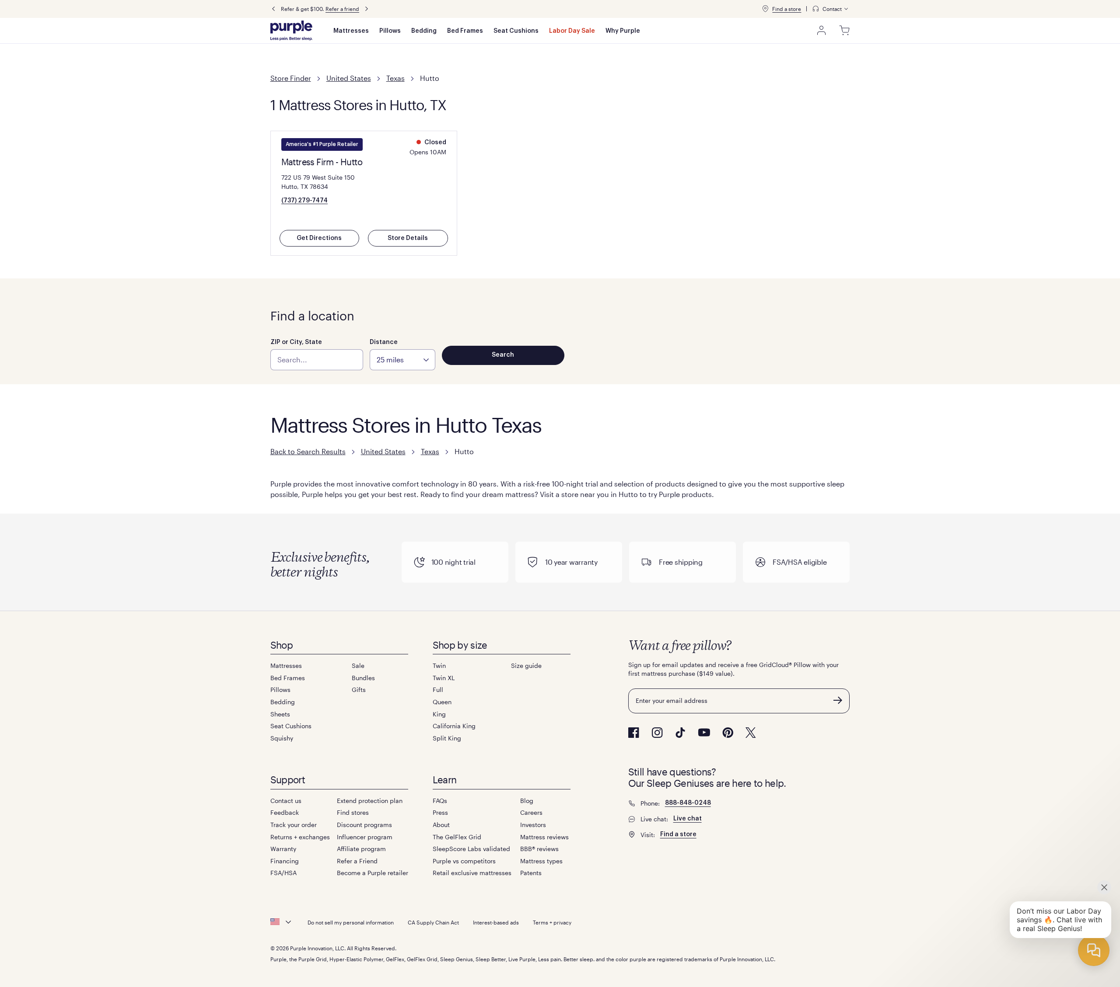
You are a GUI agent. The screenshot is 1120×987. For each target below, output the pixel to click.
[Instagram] (657, 732)
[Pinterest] (727, 732)
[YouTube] (704, 732)
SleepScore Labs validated (471, 848)
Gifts (359, 689)
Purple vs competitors (464, 861)
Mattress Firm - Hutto (321, 161)
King (439, 714)
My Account (821, 30)
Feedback (284, 812)
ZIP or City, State (296, 342)
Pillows (390, 31)
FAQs (440, 800)
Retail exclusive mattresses (472, 872)
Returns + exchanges (300, 837)
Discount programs (364, 824)
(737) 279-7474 (304, 201)
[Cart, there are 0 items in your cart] (844, 30)
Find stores (353, 812)
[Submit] (837, 700)
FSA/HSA (283, 872)
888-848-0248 (688, 803)
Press (440, 812)
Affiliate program (361, 848)
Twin (439, 665)
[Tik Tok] (680, 732)
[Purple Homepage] (291, 31)
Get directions (319, 238)
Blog (526, 800)
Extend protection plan (369, 800)
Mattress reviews (544, 837)
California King (454, 726)
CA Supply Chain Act (433, 922)
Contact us (285, 800)
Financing (284, 861)
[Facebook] (633, 732)
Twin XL (444, 677)
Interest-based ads (496, 922)
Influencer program (364, 837)
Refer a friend (342, 9)
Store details (408, 238)
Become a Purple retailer (372, 872)
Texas (395, 78)
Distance (384, 342)
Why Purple (623, 31)
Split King (447, 738)
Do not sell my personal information (351, 922)
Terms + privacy (552, 922)
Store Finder (290, 78)
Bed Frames (465, 31)
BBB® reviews (539, 848)
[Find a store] (765, 8)
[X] (751, 732)
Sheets (280, 714)
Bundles (363, 677)
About (441, 824)
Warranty (283, 848)
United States (348, 78)
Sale (358, 665)
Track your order (293, 824)
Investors (533, 824)
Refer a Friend (357, 861)
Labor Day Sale (572, 31)
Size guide (526, 665)
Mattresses (351, 31)
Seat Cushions (516, 31)
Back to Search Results (308, 451)
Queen (442, 701)
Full (438, 689)
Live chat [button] (687, 819)
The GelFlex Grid (457, 837)
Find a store (786, 9)
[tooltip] (831, 9)
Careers (531, 812)
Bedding (424, 31)
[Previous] (273, 9)
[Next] (367, 9)
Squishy (281, 738)
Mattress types (541, 861)
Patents (531, 872)
